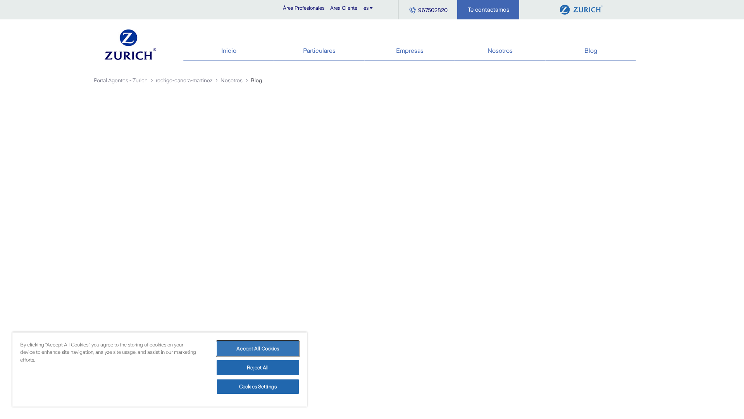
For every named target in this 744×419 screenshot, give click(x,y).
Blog (591, 50)
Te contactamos (488, 10)
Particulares (319, 50)
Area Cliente (343, 8)
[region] (159, 369)
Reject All (258, 368)
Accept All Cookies (257, 348)
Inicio (228, 50)
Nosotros (500, 50)
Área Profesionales (303, 8)
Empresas (410, 50)
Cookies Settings (258, 387)
